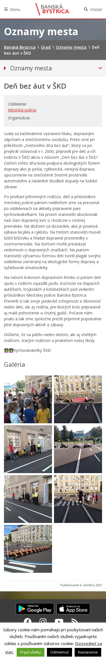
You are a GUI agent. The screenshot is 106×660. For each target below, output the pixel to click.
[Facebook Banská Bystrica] (28, 621)
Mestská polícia (22, 110)
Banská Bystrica (52, 9)
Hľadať (96, 9)
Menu (15, 9)
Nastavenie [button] (88, 652)
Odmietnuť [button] (59, 652)
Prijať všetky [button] (30, 652)
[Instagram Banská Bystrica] (43, 621)
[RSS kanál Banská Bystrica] (75, 621)
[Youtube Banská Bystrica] (59, 621)
